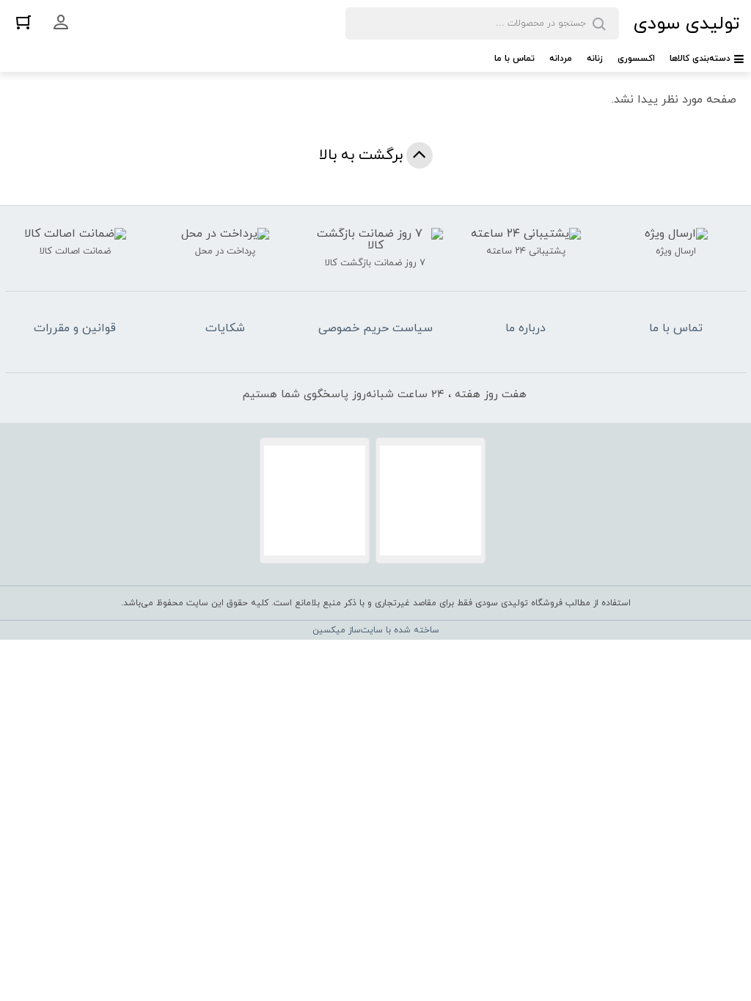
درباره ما (525, 328)
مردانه (560, 58)
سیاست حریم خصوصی (375, 328)
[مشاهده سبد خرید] (23, 22)
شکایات (225, 328)
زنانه (595, 58)
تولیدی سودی (687, 24)
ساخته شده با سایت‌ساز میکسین (375, 630)
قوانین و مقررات (75, 328)
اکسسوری (636, 58)
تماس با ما (514, 58)
